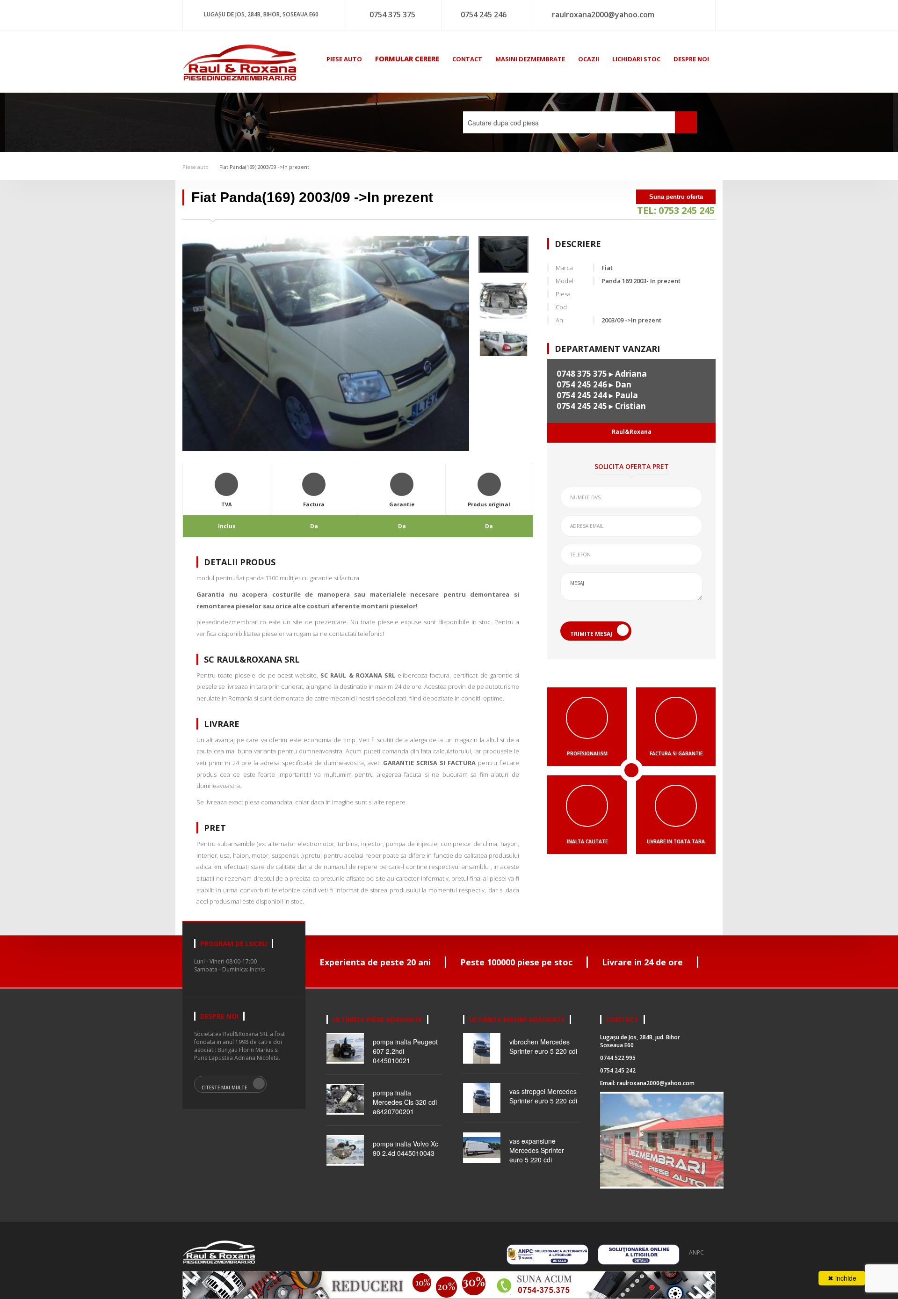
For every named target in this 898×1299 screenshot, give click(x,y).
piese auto (344, 59)
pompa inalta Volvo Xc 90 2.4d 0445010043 (405, 1148)
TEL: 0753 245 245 (676, 210)
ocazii (588, 59)
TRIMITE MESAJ (591, 634)
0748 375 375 (582, 373)
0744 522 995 (618, 1058)
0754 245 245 (582, 406)
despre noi (691, 59)
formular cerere (407, 58)
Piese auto (195, 166)
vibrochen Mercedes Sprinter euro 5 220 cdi (543, 1046)
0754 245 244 (582, 395)
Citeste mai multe (224, 1087)
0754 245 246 (484, 14)
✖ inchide (842, 1278)
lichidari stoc (636, 59)
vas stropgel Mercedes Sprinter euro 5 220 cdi (543, 1096)
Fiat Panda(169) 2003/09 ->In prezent (263, 166)
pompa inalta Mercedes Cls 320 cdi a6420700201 (405, 1102)
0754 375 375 (392, 14)
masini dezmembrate (530, 59)
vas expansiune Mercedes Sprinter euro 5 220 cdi (536, 1150)
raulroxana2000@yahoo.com (603, 14)
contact (467, 59)
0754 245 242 (618, 1070)
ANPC (696, 1252)
